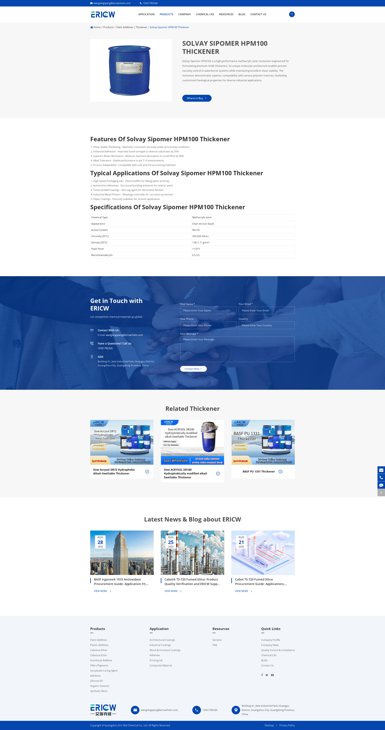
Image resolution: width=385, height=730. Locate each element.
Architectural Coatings (162, 640)
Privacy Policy (287, 725)
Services (217, 640)
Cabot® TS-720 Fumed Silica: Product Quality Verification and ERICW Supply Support (192, 582)
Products (166, 14)
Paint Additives (124, 27)
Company (184, 14)
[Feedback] (381, 485)
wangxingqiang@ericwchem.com (112, 3)
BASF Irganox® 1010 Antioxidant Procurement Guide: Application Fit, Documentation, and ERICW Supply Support (120, 582)
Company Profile (270, 640)
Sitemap (269, 725)
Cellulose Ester (98, 655)
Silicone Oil (96, 680)
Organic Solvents (99, 686)
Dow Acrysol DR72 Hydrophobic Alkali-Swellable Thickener (114, 471)
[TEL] (381, 477)
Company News (270, 645)
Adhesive (95, 675)
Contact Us (258, 14)
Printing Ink (156, 660)
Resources (226, 14)
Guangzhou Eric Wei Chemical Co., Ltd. (126, 725)
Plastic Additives (99, 645)
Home (97, 27)
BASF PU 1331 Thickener (259, 471)
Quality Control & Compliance (278, 650)
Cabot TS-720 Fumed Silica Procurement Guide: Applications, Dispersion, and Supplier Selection (260, 582)
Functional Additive (101, 660)
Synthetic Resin (99, 691)
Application (146, 14)
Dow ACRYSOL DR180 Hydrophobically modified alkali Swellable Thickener (185, 473)
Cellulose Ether (98, 650)
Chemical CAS (205, 14)
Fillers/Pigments (99, 665)
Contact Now (193, 368)
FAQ (215, 645)
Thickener (141, 27)
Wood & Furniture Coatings (165, 650)
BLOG (242, 14)
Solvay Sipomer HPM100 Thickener (169, 27)
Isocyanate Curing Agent (104, 670)
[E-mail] (381, 470)
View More (103, 591)
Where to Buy (197, 98)
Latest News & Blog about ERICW (192, 519)
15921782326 (150, 3)
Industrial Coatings (160, 645)
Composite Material (161, 665)
